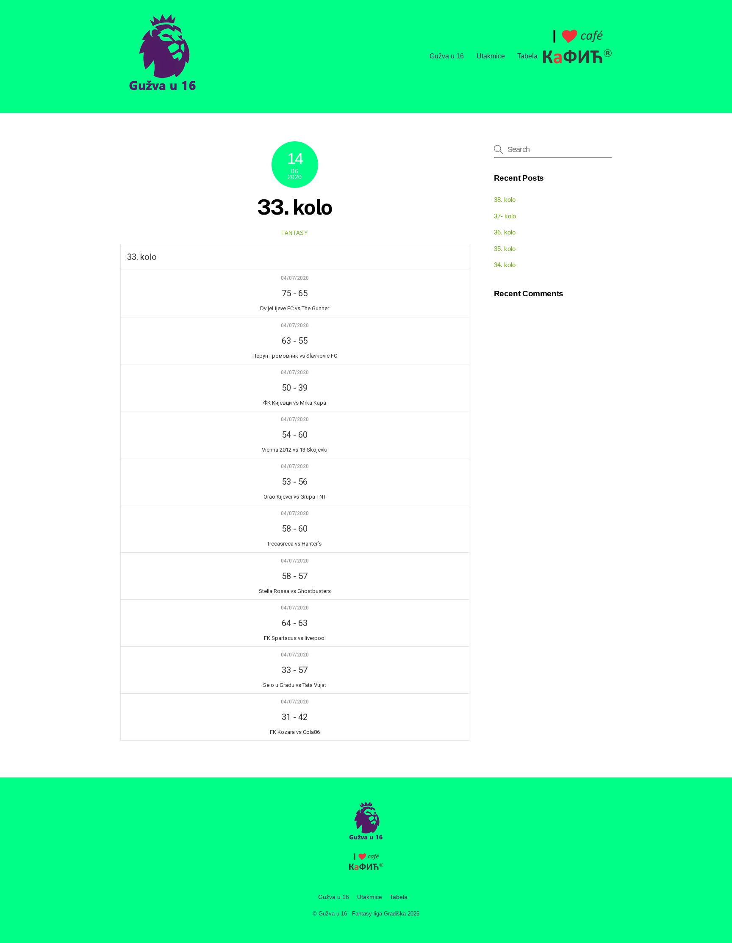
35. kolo (505, 248)
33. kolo (295, 207)
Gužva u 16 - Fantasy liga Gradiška (362, 913)
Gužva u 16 (447, 56)
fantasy (294, 233)
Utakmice (491, 56)
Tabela (527, 56)
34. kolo (505, 264)
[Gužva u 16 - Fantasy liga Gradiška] (162, 93)
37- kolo (505, 216)
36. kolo (505, 232)
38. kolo (505, 199)
